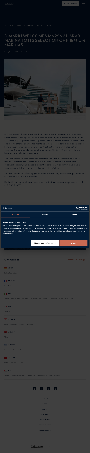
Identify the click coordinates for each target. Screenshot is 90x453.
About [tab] (74, 214)
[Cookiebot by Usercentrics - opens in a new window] (77, 208)
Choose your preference (43, 243)
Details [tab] (45, 214)
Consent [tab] (15, 214)
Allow (73, 243)
